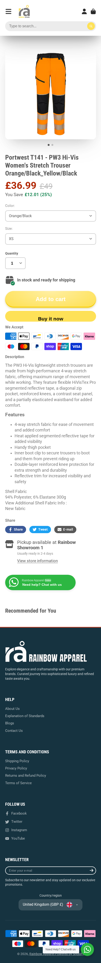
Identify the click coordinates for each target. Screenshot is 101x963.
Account (84, 11)
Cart (93, 11)
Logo (24, 11)
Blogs (9, 723)
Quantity (11, 253)
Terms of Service (18, 783)
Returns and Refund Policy (25, 775)
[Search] (91, 26)
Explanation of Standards (24, 716)
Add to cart (51, 299)
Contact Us (14, 731)
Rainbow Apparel (42, 954)
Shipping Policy (17, 761)
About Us (12, 709)
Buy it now (50, 318)
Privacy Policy (16, 768)
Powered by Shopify (69, 954)
